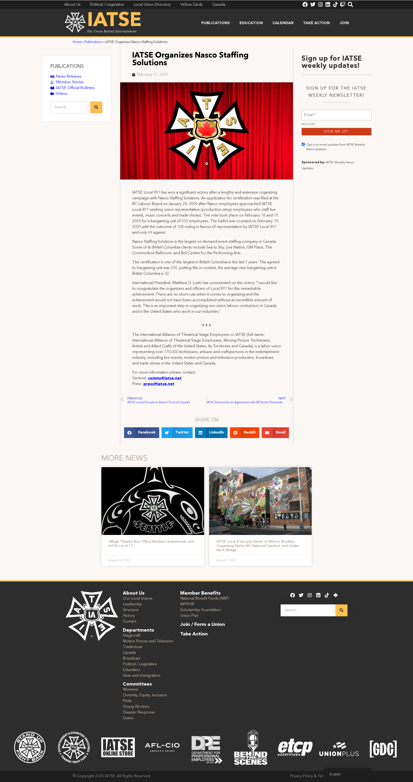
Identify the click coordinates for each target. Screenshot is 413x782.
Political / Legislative (140, 664)
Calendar (282, 23)
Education (251, 23)
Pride (127, 701)
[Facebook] (305, 4)
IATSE (114, 21)
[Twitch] (343, 4)
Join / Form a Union (202, 624)
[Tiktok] (335, 4)
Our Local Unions (137, 599)
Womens (130, 690)
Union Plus (189, 616)
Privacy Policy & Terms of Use (315, 776)
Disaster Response (139, 712)
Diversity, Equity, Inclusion (145, 695)
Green (128, 718)
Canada (129, 653)
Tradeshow (132, 647)
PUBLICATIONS (67, 66)
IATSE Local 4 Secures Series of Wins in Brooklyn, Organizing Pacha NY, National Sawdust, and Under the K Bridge (257, 546)
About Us (134, 593)
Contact (129, 621)
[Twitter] (313, 4)
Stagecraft (131, 636)
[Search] (350, 4)
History (129, 616)
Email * (309, 112)
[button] (141, 432)
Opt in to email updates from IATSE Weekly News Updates (335, 147)
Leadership (132, 604)
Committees (137, 684)
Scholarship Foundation (200, 610)
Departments (138, 630)
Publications (215, 23)
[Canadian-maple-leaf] (335, 595)
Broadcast (131, 658)
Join (344, 23)
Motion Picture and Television (148, 641)
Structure (131, 610)
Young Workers (136, 707)
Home (77, 42)
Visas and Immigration (141, 676)
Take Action (316, 23)
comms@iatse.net (165, 378)
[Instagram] (320, 4)
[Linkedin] (328, 4)
